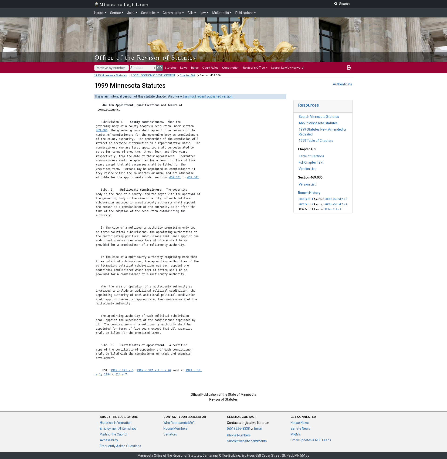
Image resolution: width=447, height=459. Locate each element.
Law (203, 13)
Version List (307, 169)
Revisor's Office (254, 67)
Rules (195, 67)
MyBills (296, 434)
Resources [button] (308, 105)
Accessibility (109, 440)
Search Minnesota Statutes (319, 116)
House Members (175, 428)
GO (159, 68)
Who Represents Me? (179, 423)
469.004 (101, 130)
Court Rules (210, 67)
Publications (244, 13)
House (99, 13)
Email (258, 428)
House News (300, 423)
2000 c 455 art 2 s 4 (336, 204)
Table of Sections (311, 156)
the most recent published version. (208, 96)
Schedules (148, 13)
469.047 (193, 177)
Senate (115, 13)
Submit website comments (247, 441)
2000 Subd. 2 (306, 204)
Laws (183, 67)
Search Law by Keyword (287, 67)
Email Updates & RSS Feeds (311, 440)
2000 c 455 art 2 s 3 (336, 199)
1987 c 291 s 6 (122, 370)
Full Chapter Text (311, 162)
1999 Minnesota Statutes (110, 75)
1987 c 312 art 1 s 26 (154, 370)
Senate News (300, 428)
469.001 (175, 177)
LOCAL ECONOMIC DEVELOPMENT (153, 75)
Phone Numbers (239, 435)
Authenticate (342, 84)
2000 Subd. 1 (306, 199)
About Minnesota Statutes (318, 123)
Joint (131, 13)
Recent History (309, 193)
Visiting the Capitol (113, 434)
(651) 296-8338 (238, 428)
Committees (172, 13)
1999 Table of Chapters (316, 140)
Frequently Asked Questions (120, 446)
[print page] (349, 67)
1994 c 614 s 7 (333, 209)
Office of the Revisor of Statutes (145, 57)
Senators (170, 434)
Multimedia (220, 13)
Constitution (230, 67)
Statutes (170, 67)
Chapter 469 (187, 75)
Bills (190, 13)
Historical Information (116, 423)
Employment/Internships (118, 428)
